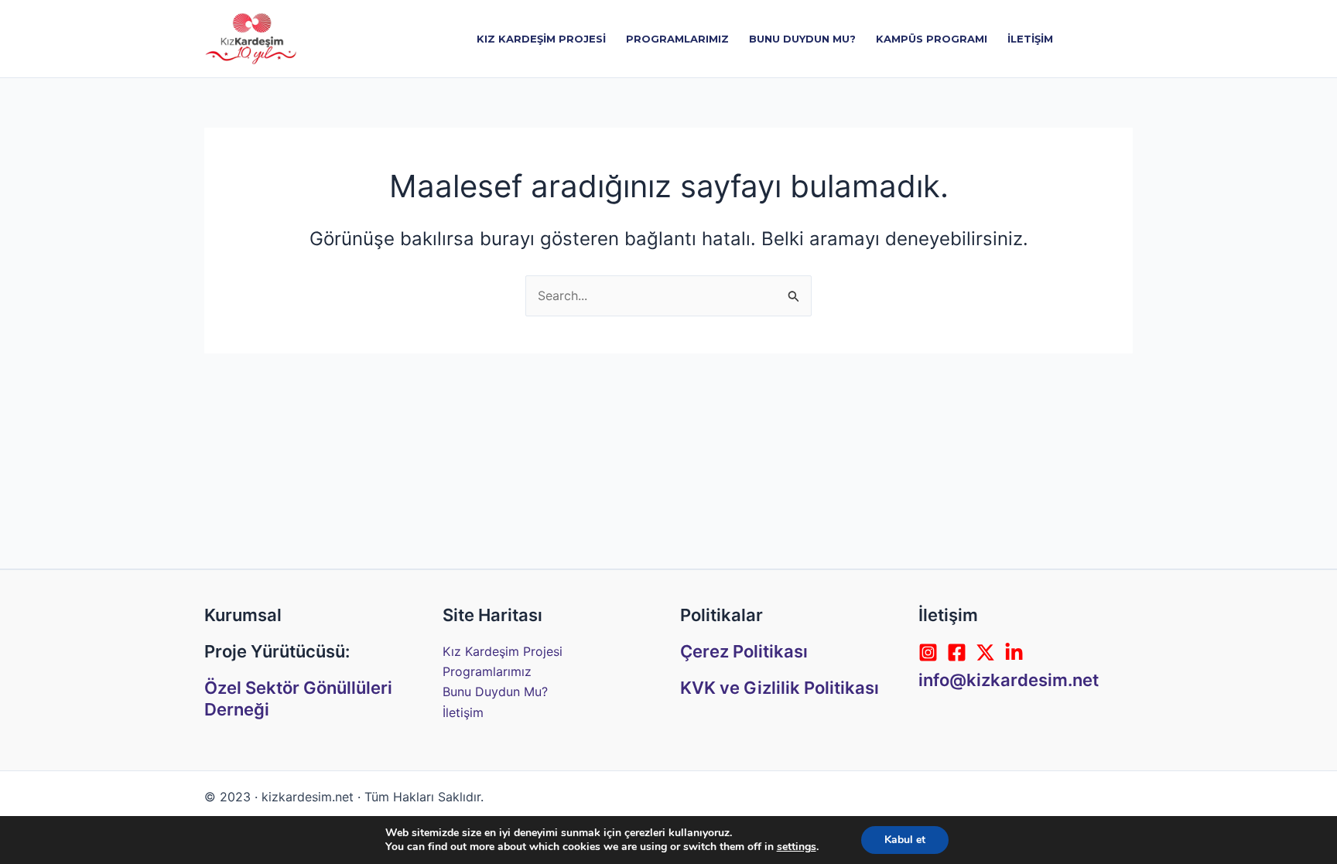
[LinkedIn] (1014, 652)
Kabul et (904, 839)
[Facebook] (956, 652)
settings (796, 847)
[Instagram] (928, 652)
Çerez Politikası (744, 651)
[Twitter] (985, 652)
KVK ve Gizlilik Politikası (779, 688)
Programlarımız (487, 671)
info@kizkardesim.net (1008, 680)
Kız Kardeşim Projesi (502, 651)
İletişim (463, 712)
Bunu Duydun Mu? (495, 691)
